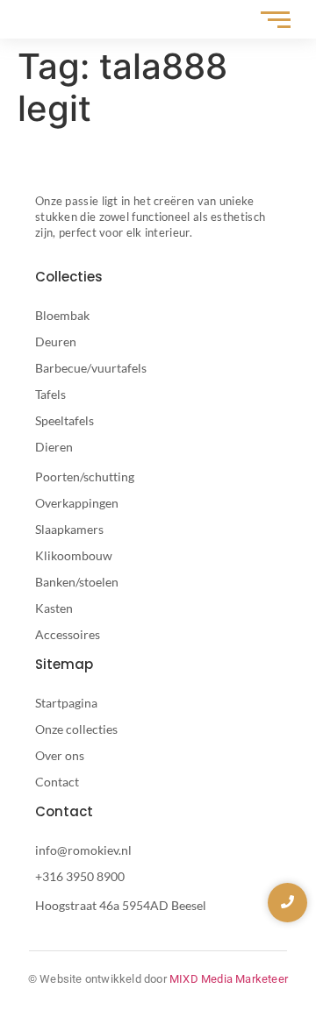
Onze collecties (76, 729)
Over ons (59, 755)
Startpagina (66, 702)
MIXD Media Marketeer (228, 978)
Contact (57, 781)
